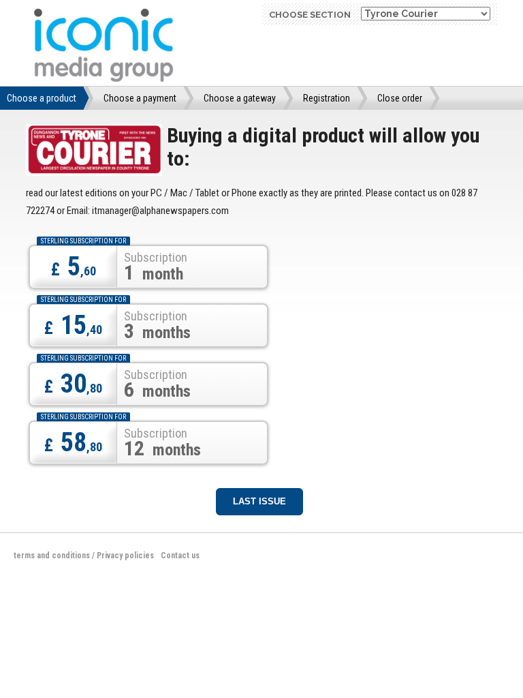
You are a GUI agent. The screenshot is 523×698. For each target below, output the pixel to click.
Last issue (259, 501)
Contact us (180, 555)
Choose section (310, 15)
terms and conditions (52, 555)
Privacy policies (125, 555)
